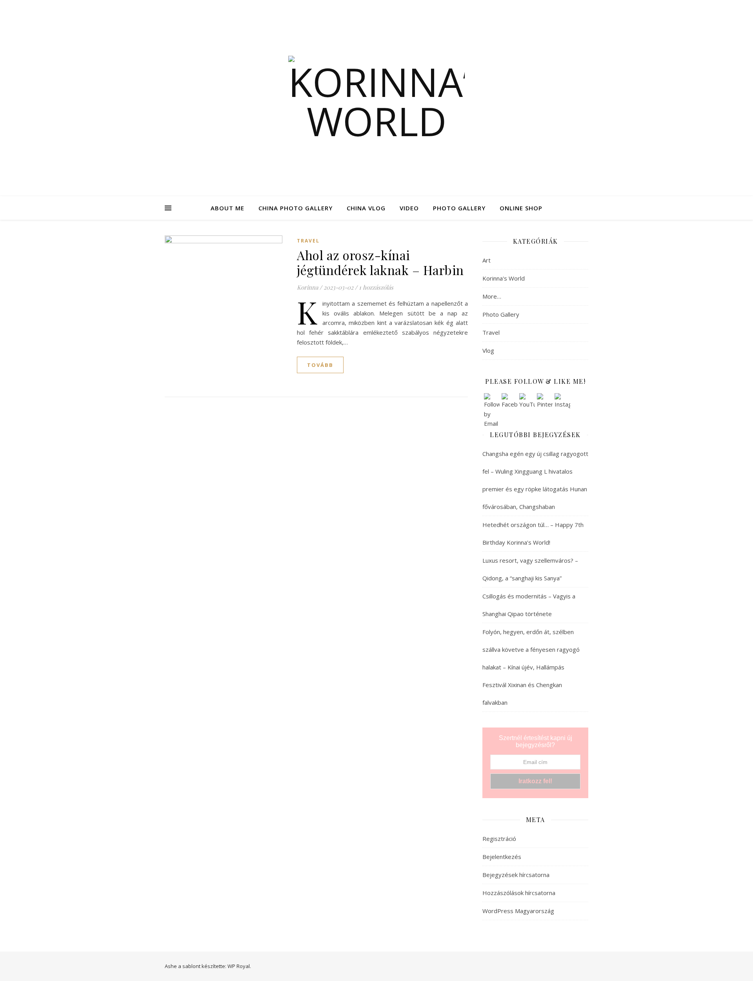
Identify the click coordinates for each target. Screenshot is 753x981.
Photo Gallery (500, 314)
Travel (308, 240)
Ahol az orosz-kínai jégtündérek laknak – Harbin (380, 262)
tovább (320, 364)
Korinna (307, 287)
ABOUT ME (227, 208)
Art (486, 260)
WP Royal (238, 966)
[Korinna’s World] (376, 98)
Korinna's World (503, 278)
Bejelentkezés (501, 857)
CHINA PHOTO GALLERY (295, 208)
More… (491, 296)
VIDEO (409, 208)
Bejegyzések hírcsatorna (515, 875)
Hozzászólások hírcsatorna (518, 893)
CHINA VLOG (366, 208)
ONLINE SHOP (521, 208)
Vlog (488, 350)
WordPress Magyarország (518, 911)
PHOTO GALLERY (459, 208)
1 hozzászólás (376, 287)
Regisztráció (499, 838)
